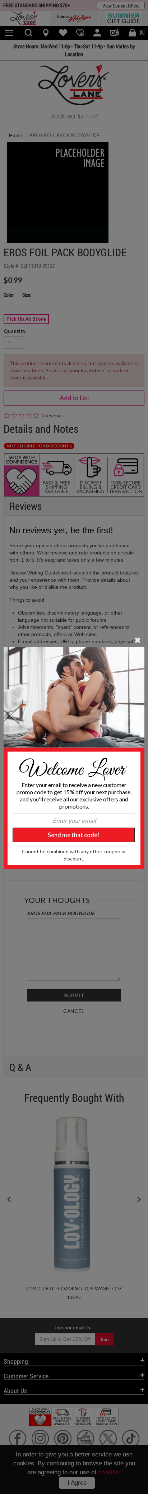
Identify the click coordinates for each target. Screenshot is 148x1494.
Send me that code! (74, 835)
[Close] (138, 640)
